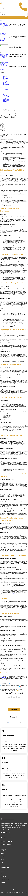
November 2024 (6, 100)
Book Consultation (5, 879)
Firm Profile (3, 877)
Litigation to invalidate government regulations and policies (12, 115)
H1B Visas (2, 124)
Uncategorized (6, 84)
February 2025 (6, 96)
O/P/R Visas (2, 128)
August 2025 (5, 89)
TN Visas (2, 127)
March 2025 (5, 95)
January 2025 (5, 98)
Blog (2, 862)
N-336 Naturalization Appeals (6, 111)
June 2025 (5, 92)
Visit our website (16, 593)
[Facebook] (4, 832)
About (2, 871)
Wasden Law (3, 677)
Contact (3, 882)
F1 (3, 77)
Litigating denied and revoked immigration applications (11, 110)
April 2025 (5, 94)
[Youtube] (6, 832)
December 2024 (6, 99)
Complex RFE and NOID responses (7, 117)
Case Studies (5, 75)
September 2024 (6, 102)
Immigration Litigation (6, 841)
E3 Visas (2, 126)
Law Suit (4, 82)
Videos (2, 859)
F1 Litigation (5, 78)
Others (4, 83)
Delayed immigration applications (7, 114)
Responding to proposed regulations (7, 116)
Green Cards (2, 129)
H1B (4, 79)
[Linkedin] (1, 832)
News (2, 856)
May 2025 (5, 93)
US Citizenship (3, 130)
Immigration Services (6, 844)
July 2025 (5, 90)
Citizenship (5, 76)
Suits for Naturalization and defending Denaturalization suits (12, 113)
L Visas (1, 125)
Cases (2, 853)
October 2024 (5, 101)
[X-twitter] (9, 832)
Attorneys (3, 874)
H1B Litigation (6, 81)
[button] (26, 16)
